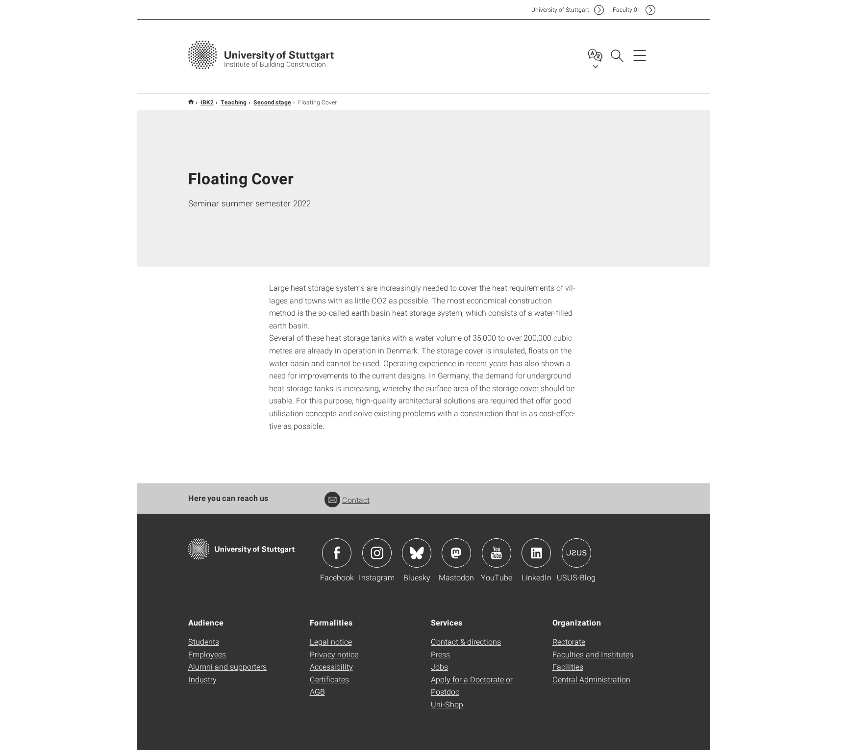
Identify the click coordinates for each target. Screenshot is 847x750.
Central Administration (591, 679)
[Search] (616, 55)
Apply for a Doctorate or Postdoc (472, 685)
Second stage (272, 102)
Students (203, 641)
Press (440, 654)
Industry (202, 679)
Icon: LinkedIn (536, 553)
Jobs (439, 666)
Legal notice (331, 641)
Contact (356, 500)
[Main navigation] (639, 55)
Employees (207, 654)
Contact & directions (466, 641)
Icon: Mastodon (456, 553)
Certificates (329, 679)
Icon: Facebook (336, 553)
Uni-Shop (447, 704)
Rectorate (568, 641)
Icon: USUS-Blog (576, 553)
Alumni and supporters (227, 666)
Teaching (234, 102)
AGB (317, 691)
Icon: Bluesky (416, 553)
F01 (627, 9)
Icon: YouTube (496, 553)
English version (191, 102)
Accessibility (331, 666)
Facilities (567, 666)
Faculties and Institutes (592, 654)
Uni (560, 9)
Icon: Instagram (377, 553)
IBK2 (207, 102)
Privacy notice (334, 654)
